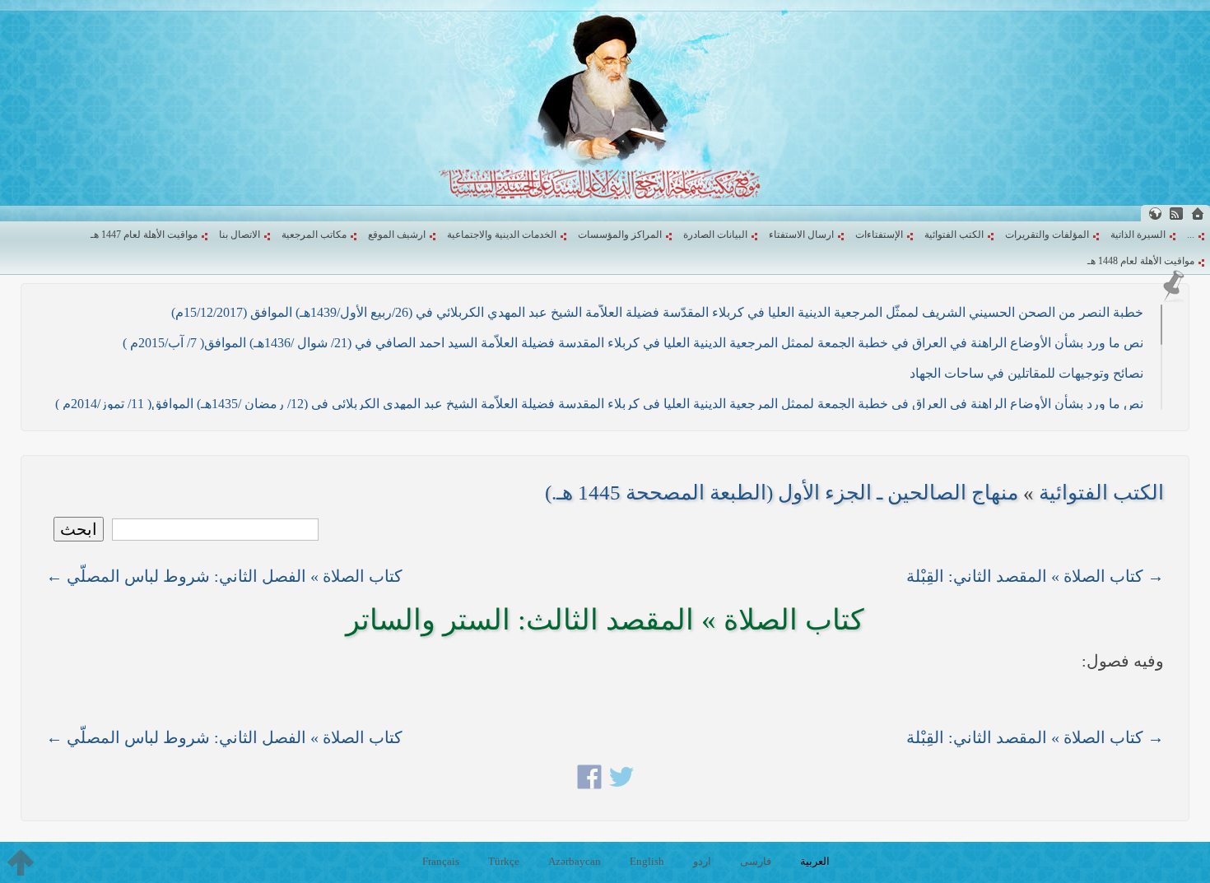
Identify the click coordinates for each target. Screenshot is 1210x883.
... (1190, 234)
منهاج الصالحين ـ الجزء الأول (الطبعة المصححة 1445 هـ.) (781, 492)
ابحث (78, 529)
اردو (702, 861)
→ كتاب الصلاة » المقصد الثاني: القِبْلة (1035, 576)
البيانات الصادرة (715, 234)
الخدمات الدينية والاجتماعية (501, 234)
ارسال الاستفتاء (801, 234)
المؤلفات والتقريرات (1047, 234)
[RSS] (1176, 213)
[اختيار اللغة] (1154, 213)
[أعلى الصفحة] (20, 862)
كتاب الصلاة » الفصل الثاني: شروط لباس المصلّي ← (224, 576)
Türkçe (503, 861)
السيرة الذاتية (1138, 234)
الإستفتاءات (879, 234)
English (647, 861)
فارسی (755, 861)
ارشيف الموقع (397, 234)
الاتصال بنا (239, 234)
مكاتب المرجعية (314, 234)
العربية (815, 861)
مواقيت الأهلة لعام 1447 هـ (144, 234)
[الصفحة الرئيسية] (1197, 213)
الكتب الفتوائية (954, 234)
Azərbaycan (574, 861)
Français (440, 861)
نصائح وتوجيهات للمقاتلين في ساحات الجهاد (1026, 373)
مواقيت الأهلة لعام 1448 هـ (1140, 261)
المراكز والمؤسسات (620, 234)
